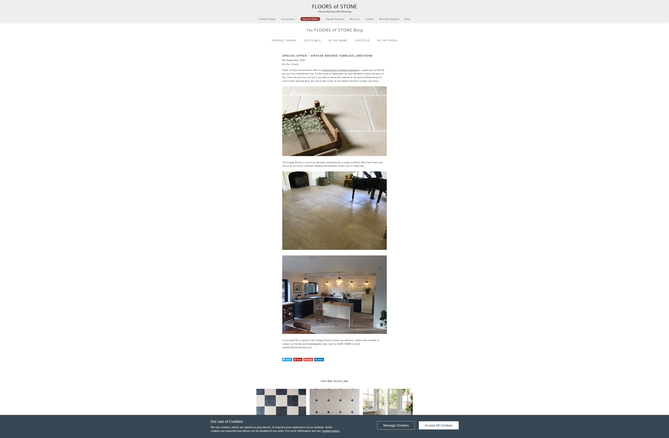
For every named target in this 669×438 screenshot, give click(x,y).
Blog (407, 19)
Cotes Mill (312, 40)
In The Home (337, 40)
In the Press (387, 40)
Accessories (288, 19)
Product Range (267, 19)
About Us (355, 19)
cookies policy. (331, 430)
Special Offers (310, 19)
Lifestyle (362, 40)
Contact (369, 19)
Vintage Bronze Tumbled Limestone (340, 70)
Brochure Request (389, 19)
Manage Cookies (396, 425)
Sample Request (335, 19)
